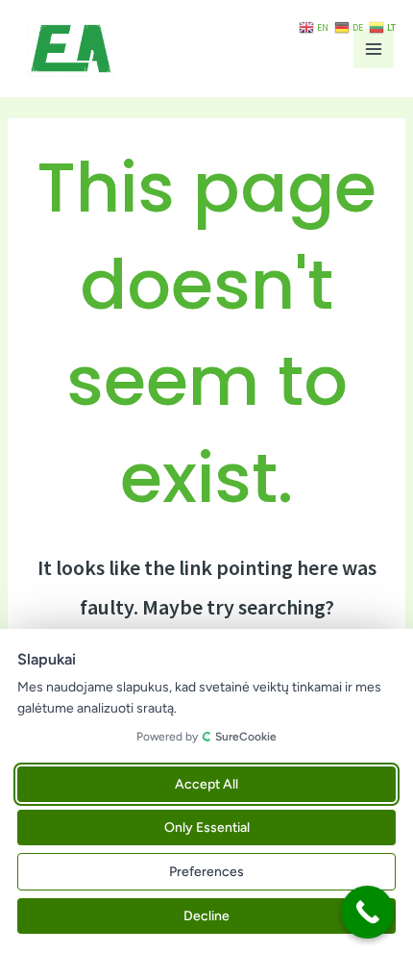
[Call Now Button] (367, 912)
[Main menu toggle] (373, 49)
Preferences (206, 872)
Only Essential (207, 827)
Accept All (206, 784)
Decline (206, 916)
